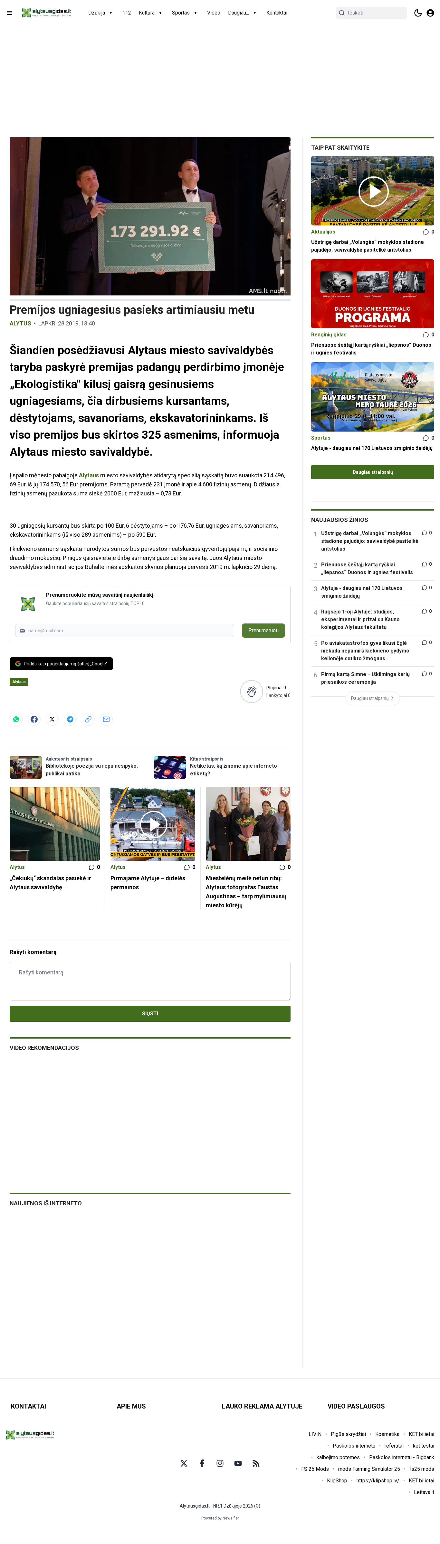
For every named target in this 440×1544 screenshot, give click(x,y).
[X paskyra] (184, 1463)
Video (213, 13)
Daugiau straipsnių (373, 472)
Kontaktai (276, 13)
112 (126, 13)
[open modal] (430, 13)
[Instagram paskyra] (220, 1463)
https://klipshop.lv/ (378, 1481)
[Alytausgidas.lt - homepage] (46, 12)
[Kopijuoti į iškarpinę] (88, 719)
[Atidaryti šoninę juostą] (10, 13)
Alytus (20, 323)
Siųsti (150, 1014)
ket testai (423, 1446)
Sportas (181, 13)
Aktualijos (323, 232)
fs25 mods (421, 1469)
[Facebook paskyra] (202, 1463)
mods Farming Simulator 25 (369, 1469)
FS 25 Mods (315, 1469)
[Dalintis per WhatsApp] (16, 719)
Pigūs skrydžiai (348, 1434)
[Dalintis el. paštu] (106, 719)
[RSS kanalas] (256, 1463)
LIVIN (315, 1434)
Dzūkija (96, 13)
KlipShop (337, 1481)
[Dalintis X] (52, 719)
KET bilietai (421, 1434)
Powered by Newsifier (220, 1518)
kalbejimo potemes (338, 1457)
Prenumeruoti (263, 630)
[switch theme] (418, 12)
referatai (394, 1446)
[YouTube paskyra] (238, 1463)
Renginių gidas (329, 335)
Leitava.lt (424, 1492)
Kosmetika (387, 1434)
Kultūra (147, 13)
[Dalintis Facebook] (34, 719)
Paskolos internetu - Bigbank (401, 1457)
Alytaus (89, 475)
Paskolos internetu (354, 1446)
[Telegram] (70, 719)
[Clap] (251, 691)
